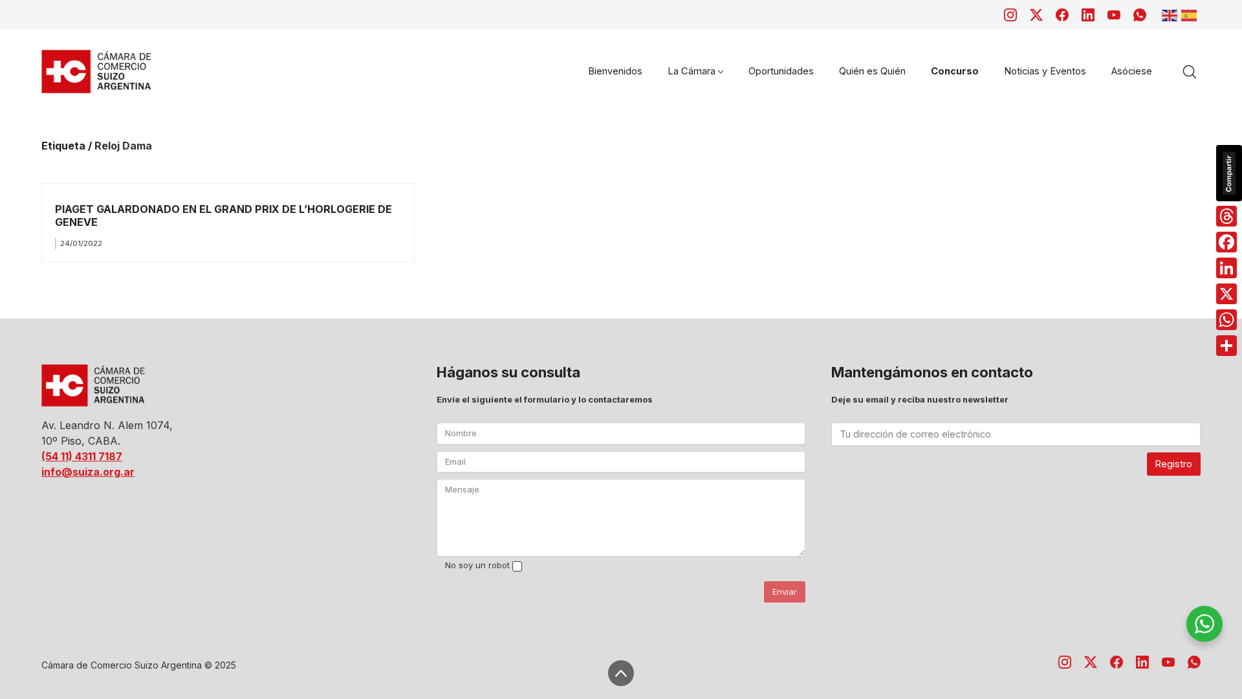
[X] (1226, 294)
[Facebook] (1062, 14)
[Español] (1191, 14)
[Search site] (1189, 72)
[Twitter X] (1036, 14)
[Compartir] (1226, 346)
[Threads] (1226, 216)
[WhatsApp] (1139, 14)
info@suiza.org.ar (88, 471)
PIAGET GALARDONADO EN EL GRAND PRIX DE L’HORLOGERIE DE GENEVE (223, 215)
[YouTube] (1113, 14)
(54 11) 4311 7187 (81, 456)
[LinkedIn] (1088, 14)
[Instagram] (1010, 14)
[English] (1171, 14)
